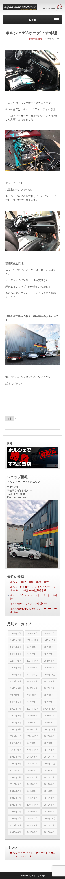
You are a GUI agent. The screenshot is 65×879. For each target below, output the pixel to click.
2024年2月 (15, 674)
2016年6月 (32, 811)
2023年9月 (32, 681)
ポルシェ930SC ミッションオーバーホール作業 (33, 610)
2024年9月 (49, 660)
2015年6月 (15, 832)
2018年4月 (15, 777)
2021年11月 (49, 708)
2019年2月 (15, 763)
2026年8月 (15, 633)
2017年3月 (32, 797)
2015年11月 (49, 818)
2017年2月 (49, 797)
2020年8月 (49, 736)
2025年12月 (32, 640)
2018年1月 (49, 777)
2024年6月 (32, 667)
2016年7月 (15, 811)
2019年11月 (32, 749)
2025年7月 (49, 646)
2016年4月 (49, 811)
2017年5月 (49, 790)
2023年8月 (49, 681)
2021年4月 (49, 722)
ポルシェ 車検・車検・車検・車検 (29, 582)
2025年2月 (49, 653)
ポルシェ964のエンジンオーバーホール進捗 (33, 596)
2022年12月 (16, 694)
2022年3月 (32, 701)
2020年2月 (49, 742)
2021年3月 (15, 729)
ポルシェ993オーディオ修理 (31, 33)
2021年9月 (15, 715)
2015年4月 (49, 832)
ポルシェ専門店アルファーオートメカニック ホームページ (33, 854)
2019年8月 (49, 749)
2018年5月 (49, 770)
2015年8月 (32, 825)
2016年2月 (32, 818)
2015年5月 (32, 832)
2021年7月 (49, 715)
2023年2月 (49, 688)
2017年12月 (16, 784)
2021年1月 (32, 729)
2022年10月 (32, 694)
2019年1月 (32, 763)
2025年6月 (15, 653)
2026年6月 (32, 633)
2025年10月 (49, 640)
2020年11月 (16, 736)
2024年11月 (32, 660)
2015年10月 (16, 825)
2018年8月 (32, 770)
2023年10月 (16, 681)
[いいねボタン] (9, 418)
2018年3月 (32, 777)
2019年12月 (16, 749)
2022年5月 (15, 701)
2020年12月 (49, 729)
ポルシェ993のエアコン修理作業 (28, 603)
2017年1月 (15, 804)
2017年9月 (32, 784)
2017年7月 (15, 790)
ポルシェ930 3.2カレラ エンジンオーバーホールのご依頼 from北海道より (33, 588)
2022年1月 (15, 708)
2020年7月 (15, 742)
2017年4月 (15, 797)
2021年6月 (15, 722)
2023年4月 (32, 688)
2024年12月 (16, 660)
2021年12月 (32, 708)
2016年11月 (32, 804)
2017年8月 (49, 784)
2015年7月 (49, 825)
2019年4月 (49, 756)
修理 (40, 38)
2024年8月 (15, 667)
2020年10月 (32, 736)
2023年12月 (32, 674)
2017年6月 (32, 790)
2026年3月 (49, 633)
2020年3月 (32, 742)
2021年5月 (32, 722)
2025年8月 (32, 646)
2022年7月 (49, 694)
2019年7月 (15, 756)
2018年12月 (49, 763)
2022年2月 (49, 701)
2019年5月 (32, 756)
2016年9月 (49, 804)
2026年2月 (15, 640)
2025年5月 (32, 653)
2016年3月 (15, 818)
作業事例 (33, 38)
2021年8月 (32, 715)
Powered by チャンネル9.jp (33, 875)
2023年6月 (15, 688)
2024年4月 (49, 667)
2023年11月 (49, 674)
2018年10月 (16, 770)
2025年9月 (15, 646)
